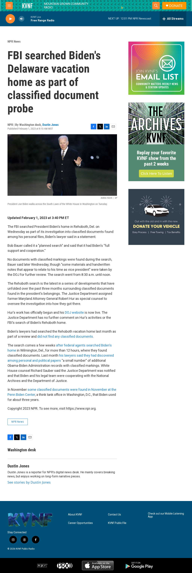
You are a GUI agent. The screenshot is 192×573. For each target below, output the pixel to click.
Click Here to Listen (156, 173)
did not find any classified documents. (65, 336)
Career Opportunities (80, 523)
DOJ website (74, 312)
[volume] (21, 19)
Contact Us (114, 514)
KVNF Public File (117, 523)
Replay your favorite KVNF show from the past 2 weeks (156, 158)
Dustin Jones (50, 125)
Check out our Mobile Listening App (166, 515)
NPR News (14, 41)
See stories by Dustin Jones (29, 482)
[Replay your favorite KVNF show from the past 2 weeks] (156, 124)
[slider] (27, 19)
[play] (10, 19)
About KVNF (75, 514)
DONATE (176, 6)
